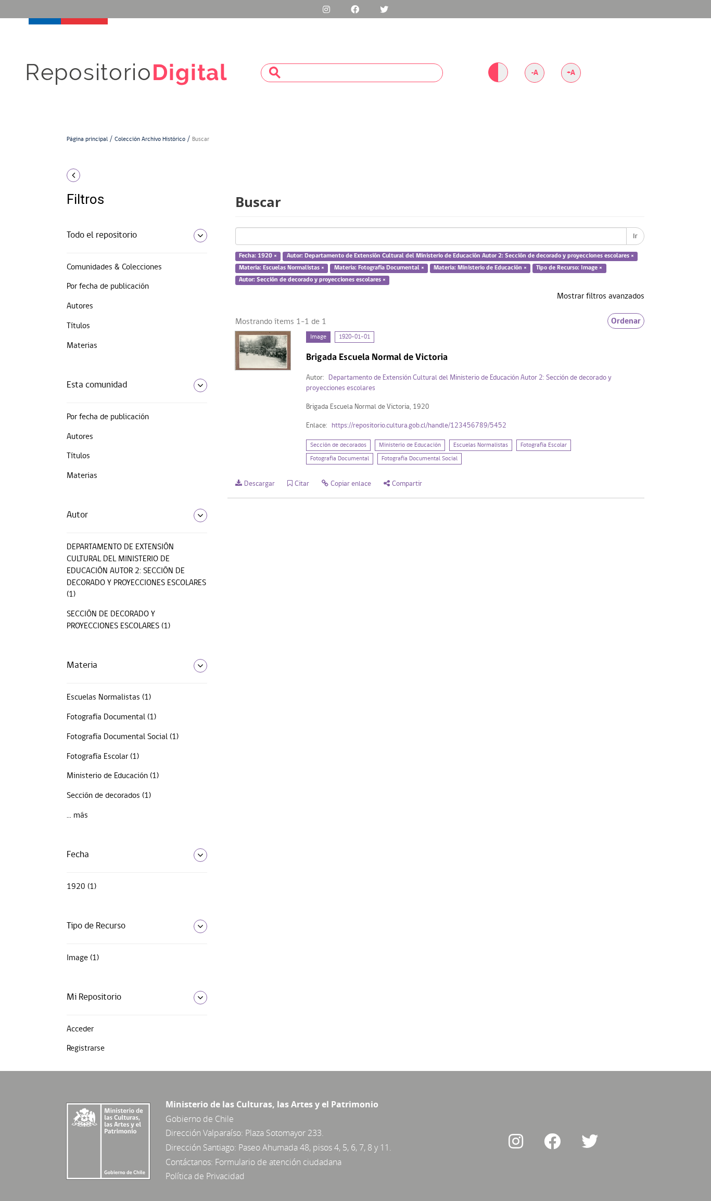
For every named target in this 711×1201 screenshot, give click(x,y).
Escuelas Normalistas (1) (109, 697)
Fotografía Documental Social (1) (123, 737)
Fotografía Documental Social (420, 459)
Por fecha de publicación (108, 286)
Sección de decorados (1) (109, 796)
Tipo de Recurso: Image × (569, 268)
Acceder (80, 1029)
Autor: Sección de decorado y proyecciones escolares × (312, 280)
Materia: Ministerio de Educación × (480, 268)
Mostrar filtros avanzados (600, 296)
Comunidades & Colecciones (114, 267)
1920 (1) (81, 887)
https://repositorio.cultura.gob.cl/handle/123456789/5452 (419, 426)
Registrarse (86, 1048)
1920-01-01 (354, 337)
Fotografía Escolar (543, 445)
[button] (133, 175)
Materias (82, 346)
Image (318, 337)
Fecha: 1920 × (258, 256)
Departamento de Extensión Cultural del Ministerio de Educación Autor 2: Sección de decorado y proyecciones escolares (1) (136, 571)
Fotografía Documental (339, 459)
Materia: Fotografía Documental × (379, 268)
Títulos (78, 326)
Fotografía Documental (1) (111, 717)
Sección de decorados (338, 445)
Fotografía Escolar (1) (103, 757)
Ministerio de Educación (410, 445)
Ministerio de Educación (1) (113, 776)
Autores (80, 306)
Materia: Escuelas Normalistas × (281, 268)
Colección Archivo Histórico (150, 139)
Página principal (87, 139)
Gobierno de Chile (200, 1119)
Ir (635, 236)
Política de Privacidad (205, 1176)
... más (77, 815)
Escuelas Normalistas (480, 445)
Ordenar (626, 321)
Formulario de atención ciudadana (278, 1162)
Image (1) (83, 958)
